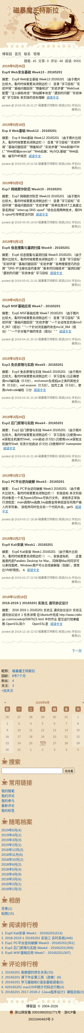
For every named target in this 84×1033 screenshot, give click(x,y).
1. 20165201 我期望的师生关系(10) (27, 972)
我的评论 (7, 796)
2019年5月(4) (11, 830)
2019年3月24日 (13, 417)
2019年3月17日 (13, 475)
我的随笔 (7, 791)
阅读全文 (53, 97)
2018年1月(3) (11, 889)
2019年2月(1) (11, 845)
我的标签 (7, 810)
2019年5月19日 (13, 125)
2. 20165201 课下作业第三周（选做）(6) (31, 977)
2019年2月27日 (13, 538)
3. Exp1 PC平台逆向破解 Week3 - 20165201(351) (38, 943)
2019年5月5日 (12, 183)
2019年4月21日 (13, 300)
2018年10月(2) (12, 859)
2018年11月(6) (12, 855)
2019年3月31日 (13, 358)
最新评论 (7, 805)
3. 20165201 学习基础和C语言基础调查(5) (32, 982)
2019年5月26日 (13, 66)
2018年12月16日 (14, 597)
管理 (36, 54)
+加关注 (7, 690)
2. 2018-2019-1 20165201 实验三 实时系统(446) (37, 938)
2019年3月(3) (11, 840)
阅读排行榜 (23, 925)
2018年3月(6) (11, 879)
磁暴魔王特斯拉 (36, 10)
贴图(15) (7, 913)
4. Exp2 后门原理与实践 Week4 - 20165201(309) (37, 948)
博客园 (7, 54)
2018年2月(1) (11, 884)
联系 (27, 54)
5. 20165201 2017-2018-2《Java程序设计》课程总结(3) (42, 992)
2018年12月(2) (12, 850)
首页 (18, 54)
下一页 (77, 651)
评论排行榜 (23, 964)
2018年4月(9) (11, 874)
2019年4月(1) (11, 835)
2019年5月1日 (12, 241)
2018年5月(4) (11, 869)
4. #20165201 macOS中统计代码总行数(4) (32, 987)
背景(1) (6, 908)
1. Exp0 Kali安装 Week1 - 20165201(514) (32, 933)
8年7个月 (19, 676)
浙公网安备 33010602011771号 (38, 1012)
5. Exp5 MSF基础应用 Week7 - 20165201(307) (36, 953)
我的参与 (7, 801)
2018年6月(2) (11, 864)
